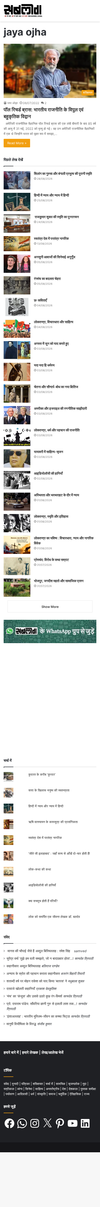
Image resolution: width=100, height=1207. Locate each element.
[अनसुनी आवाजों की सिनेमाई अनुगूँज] (17, 264)
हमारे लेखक (30, 1052)
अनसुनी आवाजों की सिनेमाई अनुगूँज (54, 257)
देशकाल (74, 1089)
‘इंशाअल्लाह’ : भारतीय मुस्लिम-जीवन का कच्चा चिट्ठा (38, 1016)
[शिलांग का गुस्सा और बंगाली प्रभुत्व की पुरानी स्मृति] (17, 180)
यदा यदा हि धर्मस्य (44, 365)
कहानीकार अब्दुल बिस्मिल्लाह (24, 966)
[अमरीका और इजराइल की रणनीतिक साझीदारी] (17, 415)
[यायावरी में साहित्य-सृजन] (17, 458)
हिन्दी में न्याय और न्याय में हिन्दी (51, 195)
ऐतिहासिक (76, 1094)
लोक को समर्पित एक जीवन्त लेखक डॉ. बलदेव (54, 917)
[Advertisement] (50, 700)
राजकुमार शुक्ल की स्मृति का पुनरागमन (56, 217)
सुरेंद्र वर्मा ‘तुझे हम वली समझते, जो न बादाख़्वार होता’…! (40, 958)
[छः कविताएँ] (17, 307)
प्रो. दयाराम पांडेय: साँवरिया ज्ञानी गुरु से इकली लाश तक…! (42, 1004)
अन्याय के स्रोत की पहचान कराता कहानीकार (33, 974)
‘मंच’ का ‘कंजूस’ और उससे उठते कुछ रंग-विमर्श (34, 996)
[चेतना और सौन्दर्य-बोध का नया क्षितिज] (17, 393)
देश (64, 1089)
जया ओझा (12, 103)
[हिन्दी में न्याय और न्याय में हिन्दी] (17, 202)
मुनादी (15, 1084)
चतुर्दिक (63, 1094)
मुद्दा (85, 1084)
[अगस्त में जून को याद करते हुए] (17, 350)
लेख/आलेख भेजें (52, 1052)
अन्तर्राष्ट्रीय (53, 1089)
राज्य (86, 1094)
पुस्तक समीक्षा (88, 1089)
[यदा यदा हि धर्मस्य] (17, 372)
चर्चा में (50, 1084)
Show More (50, 607)
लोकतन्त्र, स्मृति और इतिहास (51, 516)
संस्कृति (42, 1094)
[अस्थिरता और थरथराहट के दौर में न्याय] (17, 502)
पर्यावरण (10, 1094)
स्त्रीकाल (9, 1089)
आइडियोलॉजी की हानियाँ (48, 473)
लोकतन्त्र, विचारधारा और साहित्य (53, 322)
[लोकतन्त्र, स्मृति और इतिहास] (17, 523)
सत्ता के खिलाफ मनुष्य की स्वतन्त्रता (48, 790)
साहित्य (39, 1089)
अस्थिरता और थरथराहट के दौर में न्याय (56, 495)
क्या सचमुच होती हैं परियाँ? (43, 901)
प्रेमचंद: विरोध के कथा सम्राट (51, 560)
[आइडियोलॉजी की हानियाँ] (17, 480)
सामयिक (61, 1084)
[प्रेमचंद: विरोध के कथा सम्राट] (17, 566)
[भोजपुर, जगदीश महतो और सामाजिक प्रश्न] (17, 587)
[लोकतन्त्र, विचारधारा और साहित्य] (17, 329)
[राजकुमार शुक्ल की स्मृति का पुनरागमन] (17, 223)
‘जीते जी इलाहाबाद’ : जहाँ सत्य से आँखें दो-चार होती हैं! (59, 853)
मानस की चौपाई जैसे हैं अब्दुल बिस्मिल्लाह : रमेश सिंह (40, 951)
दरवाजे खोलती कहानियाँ (21, 989)
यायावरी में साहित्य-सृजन (49, 452)
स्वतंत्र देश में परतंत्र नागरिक (51, 238)
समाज (52, 1094)
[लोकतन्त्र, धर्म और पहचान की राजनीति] (17, 437)
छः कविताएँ (40, 300)
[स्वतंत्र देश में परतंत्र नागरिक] (17, 243)
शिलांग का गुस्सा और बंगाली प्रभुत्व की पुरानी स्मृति (63, 173)
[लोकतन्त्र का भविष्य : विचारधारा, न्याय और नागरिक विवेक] (17, 545)
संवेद (7, 937)
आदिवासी (23, 1094)
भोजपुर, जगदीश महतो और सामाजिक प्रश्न (58, 581)
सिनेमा (29, 1089)
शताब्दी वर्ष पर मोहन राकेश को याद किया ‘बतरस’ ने (37, 981)
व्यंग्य (20, 1089)
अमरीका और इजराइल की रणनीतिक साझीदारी (60, 408)
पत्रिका (26, 1084)
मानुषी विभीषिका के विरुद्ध (21, 1024)
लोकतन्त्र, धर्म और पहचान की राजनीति (57, 430)
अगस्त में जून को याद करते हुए (51, 343)
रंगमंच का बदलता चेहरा (47, 278)
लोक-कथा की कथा (39, 869)
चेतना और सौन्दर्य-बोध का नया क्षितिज (56, 387)
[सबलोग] (23, 10)
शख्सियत (38, 1084)
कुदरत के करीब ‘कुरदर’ (41, 774)
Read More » (16, 143)
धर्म (33, 1094)
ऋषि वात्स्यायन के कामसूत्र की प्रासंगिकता (53, 822)
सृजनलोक (74, 1084)
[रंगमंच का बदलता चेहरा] (17, 285)
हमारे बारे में (12, 1052)
